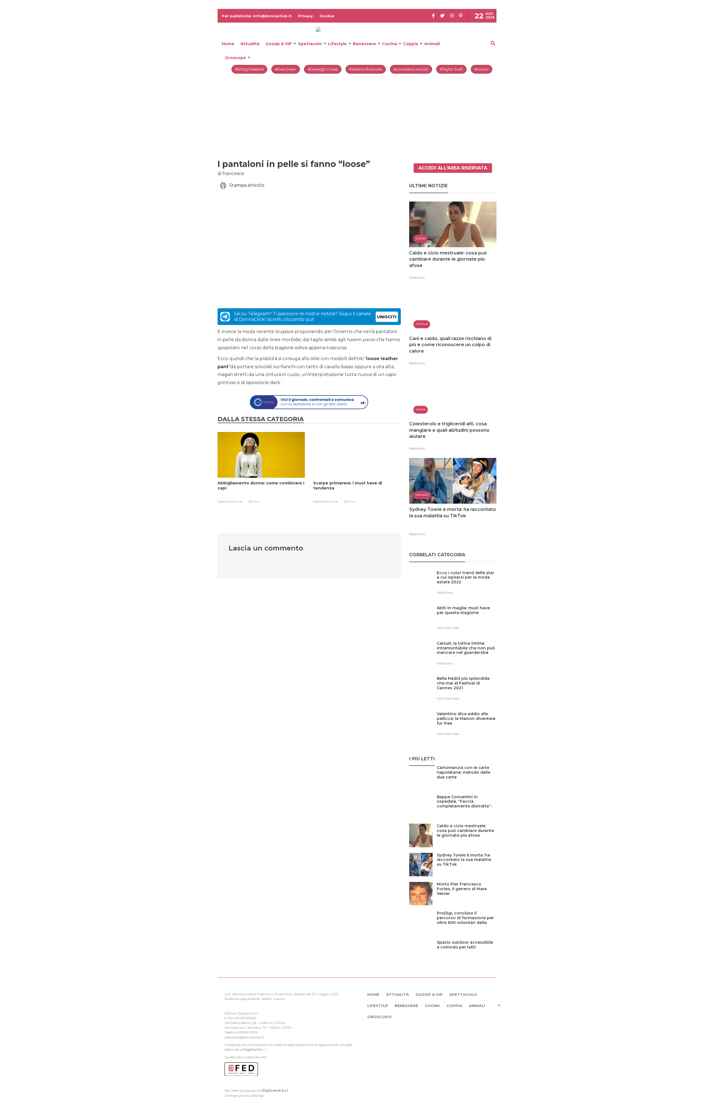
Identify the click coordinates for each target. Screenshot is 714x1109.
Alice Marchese (448, 628)
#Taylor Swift (451, 69)
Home (228, 43)
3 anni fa (236, 501)
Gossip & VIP (279, 43)
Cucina (389, 43)
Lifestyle (337, 43)
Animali (432, 43)
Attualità (249, 43)
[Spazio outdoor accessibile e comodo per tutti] (466, 954)
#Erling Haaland (249, 69)
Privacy (305, 16)
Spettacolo (310, 43)
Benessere (364, 43)
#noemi (481, 69)
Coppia (410, 43)
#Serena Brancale (365, 69)
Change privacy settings (244, 1095)
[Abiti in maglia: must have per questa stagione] (466, 619)
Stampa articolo (246, 185)
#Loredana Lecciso (411, 69)
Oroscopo (235, 57)
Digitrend (251, 1049)
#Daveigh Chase (323, 69)
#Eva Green (285, 69)
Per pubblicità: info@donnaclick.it (256, 16)
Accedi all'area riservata (452, 168)
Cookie (327, 16)
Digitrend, (224, 501)
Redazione (417, 278)
